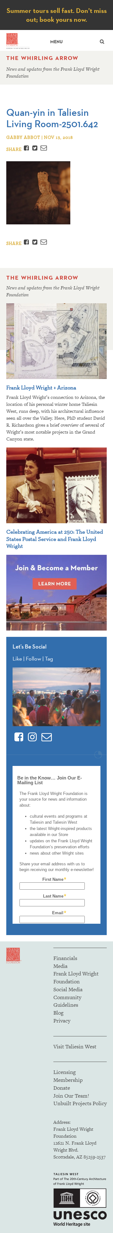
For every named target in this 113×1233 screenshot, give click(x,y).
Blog (58, 1013)
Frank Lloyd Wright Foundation (76, 977)
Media (60, 966)
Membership (68, 1080)
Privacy (61, 1020)
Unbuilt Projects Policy (80, 1103)
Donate (61, 1088)
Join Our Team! (71, 1096)
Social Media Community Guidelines (68, 997)
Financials (65, 958)
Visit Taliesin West (74, 1046)
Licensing (64, 1072)
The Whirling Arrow (42, 58)
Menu (56, 42)
